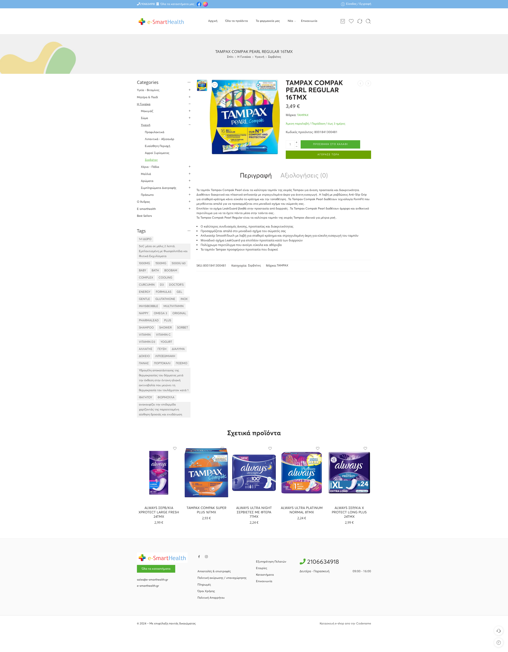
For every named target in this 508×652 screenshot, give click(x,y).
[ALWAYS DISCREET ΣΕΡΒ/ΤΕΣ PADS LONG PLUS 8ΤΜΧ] (360, 83)
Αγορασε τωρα (328, 154)
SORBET (182, 327)
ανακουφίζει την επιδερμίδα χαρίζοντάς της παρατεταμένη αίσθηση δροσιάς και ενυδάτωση (160, 409)
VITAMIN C (163, 334)
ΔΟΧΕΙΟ (144, 356)
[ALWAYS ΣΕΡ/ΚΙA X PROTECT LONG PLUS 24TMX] (349, 472)
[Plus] (296, 142)
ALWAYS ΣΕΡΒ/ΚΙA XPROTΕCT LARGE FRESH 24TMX (159, 512)
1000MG (144, 263)
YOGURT (166, 342)
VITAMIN (145, 334)
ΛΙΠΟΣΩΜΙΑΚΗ (165, 356)
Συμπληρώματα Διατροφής (158, 188)
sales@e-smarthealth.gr (152, 579)
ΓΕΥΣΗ (162, 349)
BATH (155, 270)
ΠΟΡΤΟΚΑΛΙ (162, 363)
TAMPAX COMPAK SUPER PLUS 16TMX (206, 510)
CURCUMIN (147, 284)
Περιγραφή (256, 176)
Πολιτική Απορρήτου (211, 597)
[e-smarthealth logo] (162, 557)
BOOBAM (170, 270)
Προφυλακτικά (154, 132)
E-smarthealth (146, 209)
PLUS (167, 320)
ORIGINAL (179, 313)
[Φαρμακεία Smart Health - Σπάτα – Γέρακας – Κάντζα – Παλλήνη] (161, 21)
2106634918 (147, 4)
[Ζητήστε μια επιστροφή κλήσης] (498, 630)
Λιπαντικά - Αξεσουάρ (159, 139)
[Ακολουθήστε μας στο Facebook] (199, 556)
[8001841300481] (202, 85)
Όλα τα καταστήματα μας (177, 4)
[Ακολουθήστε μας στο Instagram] (206, 556)
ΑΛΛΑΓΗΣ (145, 349)
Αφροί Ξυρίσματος (157, 153)
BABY (142, 270)
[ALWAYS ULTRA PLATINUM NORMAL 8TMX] (301, 472)
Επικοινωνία (309, 21)
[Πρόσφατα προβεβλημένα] (498, 642)
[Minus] (296, 146)
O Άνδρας (143, 202)
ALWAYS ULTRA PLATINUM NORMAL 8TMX (302, 510)
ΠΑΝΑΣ (144, 363)
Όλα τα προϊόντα (236, 21)
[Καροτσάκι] (342, 21)
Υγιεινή (259, 57)
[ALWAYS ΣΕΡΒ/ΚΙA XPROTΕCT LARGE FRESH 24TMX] (159, 472)
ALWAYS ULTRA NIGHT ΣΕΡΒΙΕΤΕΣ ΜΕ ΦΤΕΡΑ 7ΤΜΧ (254, 512)
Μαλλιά (146, 174)
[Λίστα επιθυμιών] (215, 85)
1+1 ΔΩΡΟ (145, 239)
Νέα (290, 21)
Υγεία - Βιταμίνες (148, 90)
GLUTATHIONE (165, 299)
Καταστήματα (265, 574)
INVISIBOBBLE (148, 306)
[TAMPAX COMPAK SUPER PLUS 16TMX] (368, 83)
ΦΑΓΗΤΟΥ (145, 397)
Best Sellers (144, 216)
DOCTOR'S (176, 284)
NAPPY (143, 313)
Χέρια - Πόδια (150, 167)
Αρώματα (147, 181)
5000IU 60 (179, 263)
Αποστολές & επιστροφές (214, 571)
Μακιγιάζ (147, 111)
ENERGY (144, 292)
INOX (184, 299)
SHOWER (165, 327)
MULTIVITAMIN (174, 306)
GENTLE (144, 299)
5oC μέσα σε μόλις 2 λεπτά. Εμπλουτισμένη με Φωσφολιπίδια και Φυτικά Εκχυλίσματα (163, 251)
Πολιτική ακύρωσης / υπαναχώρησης (221, 578)
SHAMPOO (146, 327)
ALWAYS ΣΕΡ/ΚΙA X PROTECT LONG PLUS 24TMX (349, 512)
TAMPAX (303, 115)
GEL (179, 292)
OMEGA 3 (160, 313)
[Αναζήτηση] (368, 21)
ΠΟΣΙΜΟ (181, 363)
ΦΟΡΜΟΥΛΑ (166, 397)
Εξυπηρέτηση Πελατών (271, 561)
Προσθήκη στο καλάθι (330, 144)
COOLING (165, 277)
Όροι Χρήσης (206, 591)
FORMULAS (163, 292)
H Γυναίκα (244, 57)
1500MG (160, 263)
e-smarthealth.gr (148, 586)
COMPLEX (146, 277)
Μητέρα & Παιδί (147, 97)
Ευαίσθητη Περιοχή (157, 146)
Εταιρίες (261, 568)
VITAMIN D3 (147, 342)
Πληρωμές (204, 584)
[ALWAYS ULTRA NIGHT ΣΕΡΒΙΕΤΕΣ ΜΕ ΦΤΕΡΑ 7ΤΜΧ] (254, 472)
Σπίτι (230, 57)
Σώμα (144, 118)
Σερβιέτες (274, 57)
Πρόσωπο (147, 195)
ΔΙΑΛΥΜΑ (178, 349)
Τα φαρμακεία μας (268, 21)
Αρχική (212, 21)
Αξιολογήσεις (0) (304, 176)
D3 (162, 284)
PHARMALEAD (149, 320)
